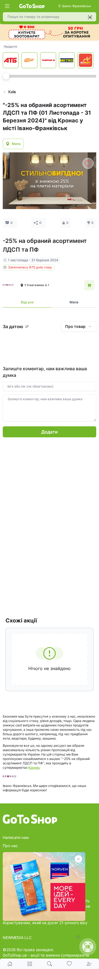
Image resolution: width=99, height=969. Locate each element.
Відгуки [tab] (27, 302)
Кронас (34, 767)
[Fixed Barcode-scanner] (87, 946)
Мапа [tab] (74, 302)
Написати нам (16, 837)
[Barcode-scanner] (90, 17)
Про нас (10, 845)
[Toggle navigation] (7, 6)
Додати (49, 432)
